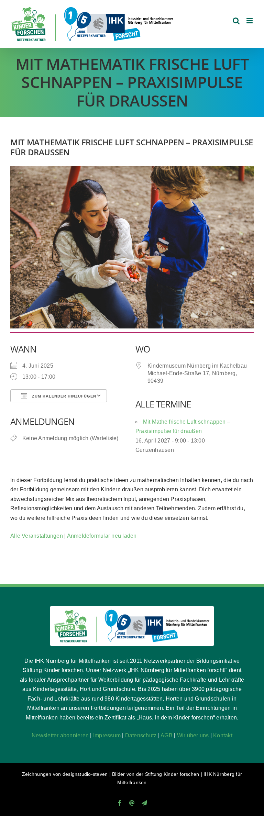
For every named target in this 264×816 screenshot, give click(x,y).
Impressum (107, 735)
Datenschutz (141, 735)
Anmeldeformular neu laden (102, 536)
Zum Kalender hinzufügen (63, 396)
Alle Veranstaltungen (36, 536)
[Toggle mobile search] (236, 20)
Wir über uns (193, 735)
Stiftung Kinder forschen (172, 774)
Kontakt (222, 735)
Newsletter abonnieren (60, 735)
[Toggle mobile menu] (250, 20)
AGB (167, 735)
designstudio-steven (85, 774)
